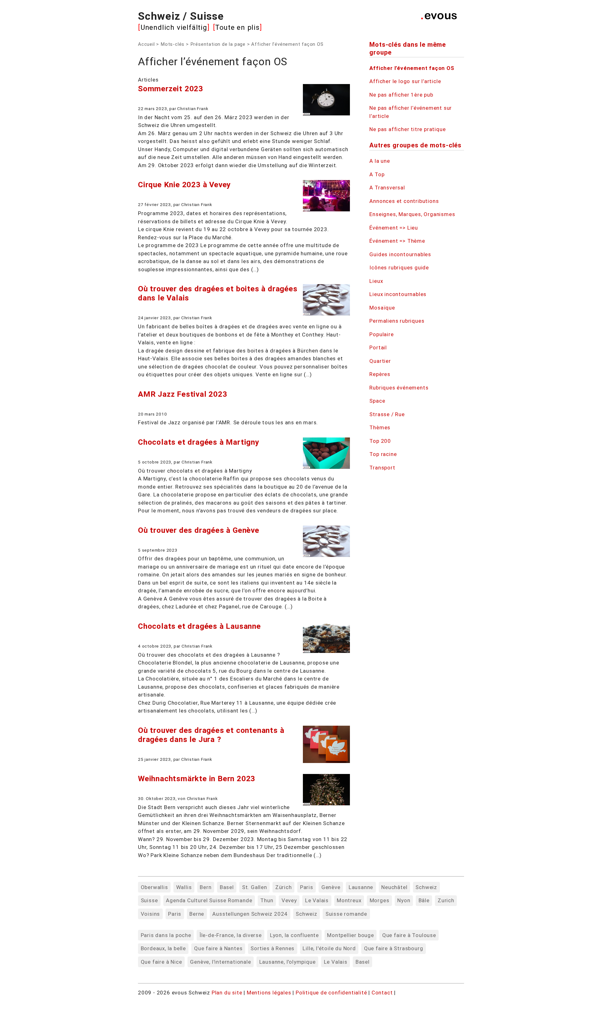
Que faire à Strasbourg (393, 948)
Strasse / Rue (386, 414)
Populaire (381, 334)
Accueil (146, 44)
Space (377, 401)
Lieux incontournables (397, 294)
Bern (205, 887)
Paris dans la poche (166, 935)
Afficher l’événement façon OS (411, 68)
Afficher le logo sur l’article (405, 81)
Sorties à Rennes (272, 948)
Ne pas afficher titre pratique (407, 129)
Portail (378, 347)
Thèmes (379, 427)
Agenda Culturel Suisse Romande (209, 900)
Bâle (424, 900)
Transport (382, 467)
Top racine (383, 454)
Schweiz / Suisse (181, 16)
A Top (376, 174)
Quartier (380, 361)
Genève (331, 887)
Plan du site (227, 992)
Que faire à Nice (161, 962)
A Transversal (387, 187)
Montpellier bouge (350, 935)
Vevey (289, 900)
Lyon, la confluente (294, 935)
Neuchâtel (394, 887)
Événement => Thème (397, 241)
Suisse (149, 900)
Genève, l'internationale (220, 962)
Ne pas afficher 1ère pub (401, 95)
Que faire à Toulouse (409, 935)
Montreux (349, 900)
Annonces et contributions (404, 201)
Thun (266, 900)
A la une (379, 161)
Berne (196, 914)
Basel (227, 887)
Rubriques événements (398, 387)
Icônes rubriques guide (399, 267)
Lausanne (361, 887)
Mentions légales (270, 992)
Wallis (184, 887)
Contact (383, 992)
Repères (379, 374)
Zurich (446, 900)
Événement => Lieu (393, 228)
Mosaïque (382, 308)
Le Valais (317, 900)
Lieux (376, 281)
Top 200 (380, 441)
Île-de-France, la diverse (230, 935)
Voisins (150, 914)
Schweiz (426, 887)
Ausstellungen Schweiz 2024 (250, 914)
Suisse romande (346, 914)
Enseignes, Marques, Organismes (412, 214)
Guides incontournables (400, 254)
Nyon (403, 900)
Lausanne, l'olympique (287, 962)
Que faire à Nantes (218, 948)
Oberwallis (154, 887)
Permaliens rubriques (396, 321)
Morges (379, 900)
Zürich (283, 887)
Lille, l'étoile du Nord (329, 948)
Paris (306, 887)
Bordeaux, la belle (163, 948)
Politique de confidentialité (332, 992)
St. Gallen (254, 887)
